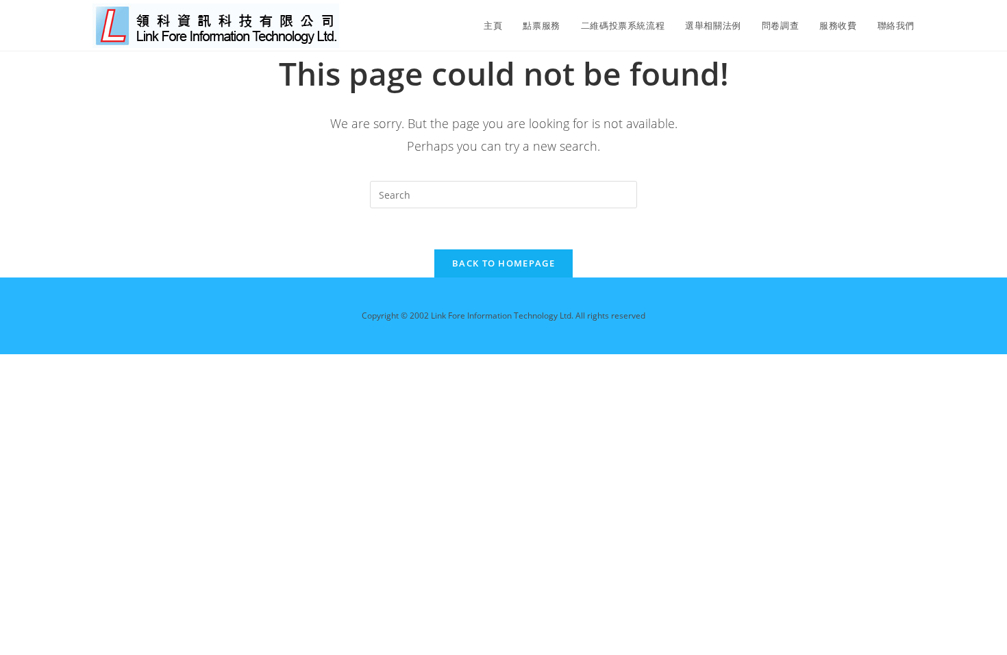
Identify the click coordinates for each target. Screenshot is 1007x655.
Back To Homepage (503, 263)
